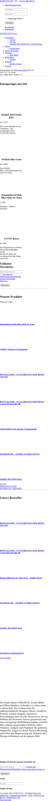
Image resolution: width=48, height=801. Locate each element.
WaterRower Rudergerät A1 (12, 653)
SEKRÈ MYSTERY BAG (11, 479)
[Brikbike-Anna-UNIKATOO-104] (11, 190)
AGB (30, 795)
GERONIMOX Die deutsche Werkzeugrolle (18, 429)
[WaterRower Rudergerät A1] (11, 648)
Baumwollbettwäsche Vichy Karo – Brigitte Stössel (21, 578)
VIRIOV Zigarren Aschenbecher (14, 349)
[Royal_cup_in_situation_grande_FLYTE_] (11, 234)
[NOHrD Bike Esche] (11, 155)
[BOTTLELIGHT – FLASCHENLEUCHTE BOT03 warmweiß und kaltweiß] (11, 397)
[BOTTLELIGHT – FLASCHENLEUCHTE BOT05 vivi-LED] (11, 370)
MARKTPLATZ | (7, 1)
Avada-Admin (21, 70)
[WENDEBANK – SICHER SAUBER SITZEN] (11, 449)
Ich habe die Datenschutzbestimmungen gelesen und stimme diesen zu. (10, 277)
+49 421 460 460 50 (26, 1)
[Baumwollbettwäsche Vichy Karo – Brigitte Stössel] (11, 573)
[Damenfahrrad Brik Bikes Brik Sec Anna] (11, 320)
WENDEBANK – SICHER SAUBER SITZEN (20, 454)
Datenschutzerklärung (18, 795)
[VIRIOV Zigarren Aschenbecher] (11, 345)
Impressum (4, 795)
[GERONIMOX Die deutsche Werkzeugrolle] (11, 424)
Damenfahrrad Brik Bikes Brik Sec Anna (17, 324)
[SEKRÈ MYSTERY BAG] (11, 475)
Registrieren (9, 27)
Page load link (5, 800)
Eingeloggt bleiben (15, 19)
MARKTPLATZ (13, 798)
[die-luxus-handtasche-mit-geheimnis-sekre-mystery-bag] (11, 110)
